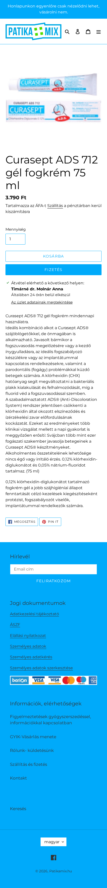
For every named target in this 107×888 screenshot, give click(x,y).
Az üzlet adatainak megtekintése (42, 302)
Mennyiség (15, 229)
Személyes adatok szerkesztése (41, 668)
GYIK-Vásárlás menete (33, 736)
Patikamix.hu (60, 871)
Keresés (18, 808)
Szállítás (55, 205)
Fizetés (53, 269)
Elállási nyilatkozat (28, 635)
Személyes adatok (28, 646)
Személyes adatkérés (31, 657)
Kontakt (18, 778)
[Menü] (98, 31)
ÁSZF (15, 624)
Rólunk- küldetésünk (32, 750)
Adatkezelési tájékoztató (34, 614)
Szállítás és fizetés (28, 764)
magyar (51, 841)
